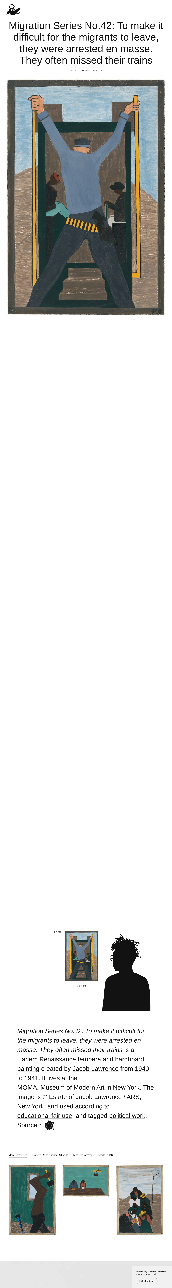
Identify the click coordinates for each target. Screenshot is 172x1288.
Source (27, 1125)
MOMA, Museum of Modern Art (61, 1087)
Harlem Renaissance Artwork (50, 1155)
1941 (31, 1078)
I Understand (146, 1280)
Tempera (89, 1059)
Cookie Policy (151, 1274)
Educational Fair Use (44, 1116)
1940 (142, 1068)
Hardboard (129, 1059)
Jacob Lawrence (79, 70)
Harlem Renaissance (46, 1059)
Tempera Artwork (83, 1155)
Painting (28, 1068)
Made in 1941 (106, 1155)
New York (126, 1087)
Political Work (127, 1116)
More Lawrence (18, 1155)
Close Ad (154, 778)
